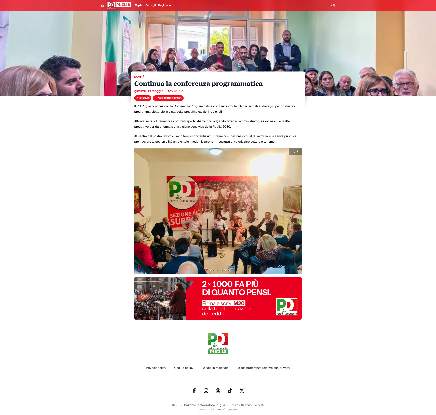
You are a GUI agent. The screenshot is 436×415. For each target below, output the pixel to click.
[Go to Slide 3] (214, 270)
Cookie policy (183, 368)
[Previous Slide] (141, 211)
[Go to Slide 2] (210, 270)
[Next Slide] (295, 211)
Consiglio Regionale (158, 5)
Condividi (144, 98)
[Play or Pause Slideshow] (140, 268)
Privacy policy (156, 368)
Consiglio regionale (215, 368)
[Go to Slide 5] (222, 270)
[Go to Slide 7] (229, 270)
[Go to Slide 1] (207, 269)
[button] (218, 211)
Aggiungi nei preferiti (170, 98)
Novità (139, 77)
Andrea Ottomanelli (226, 409)
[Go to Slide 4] (218, 270)
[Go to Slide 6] (225, 270)
